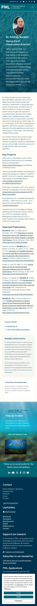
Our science (7, 519)
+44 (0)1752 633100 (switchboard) (18, 329)
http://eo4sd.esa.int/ (10, 205)
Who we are (7, 516)
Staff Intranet (10, 512)
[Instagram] (31, 2)
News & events (8, 521)
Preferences (18, 601)
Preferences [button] (7, 589)
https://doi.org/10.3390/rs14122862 (14, 242)
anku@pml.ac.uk (12, 326)
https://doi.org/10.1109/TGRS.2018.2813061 (17, 294)
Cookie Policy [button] (19, 584)
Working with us (8, 526)
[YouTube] (23, 2)
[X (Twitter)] (26, 2)
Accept (18, 593)
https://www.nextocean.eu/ (12, 165)
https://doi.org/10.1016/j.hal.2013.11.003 (15, 313)
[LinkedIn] (20, 2)
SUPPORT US (14, 2)
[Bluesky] (34, 2)
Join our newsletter (17, 434)
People (5, 524)
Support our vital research (15, 552)
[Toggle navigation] (32, 7)
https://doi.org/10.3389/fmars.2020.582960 (18, 261)
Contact (6, 528)
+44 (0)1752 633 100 (10, 503)
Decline (18, 597)
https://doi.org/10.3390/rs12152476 (15, 274)
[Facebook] (29, 2)
